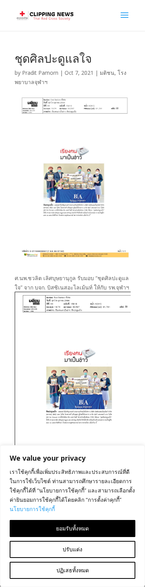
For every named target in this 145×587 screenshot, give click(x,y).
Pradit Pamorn (40, 72)
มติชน (107, 72)
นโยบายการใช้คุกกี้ (32, 509)
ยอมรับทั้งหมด (72, 528)
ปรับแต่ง (72, 549)
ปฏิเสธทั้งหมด (72, 570)
